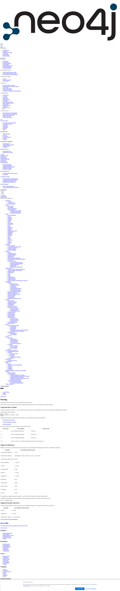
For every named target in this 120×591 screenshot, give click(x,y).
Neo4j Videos (3, 160)
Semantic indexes (11, 332)
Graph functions (11, 304)
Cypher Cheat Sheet (7, 79)
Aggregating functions (12, 301)
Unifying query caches (12, 360)
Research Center (6, 559)
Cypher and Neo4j (11, 202)
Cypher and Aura (11, 203)
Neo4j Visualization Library (8, 103)
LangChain (5, 125)
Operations (5, 51)
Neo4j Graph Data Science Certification (11, 187)
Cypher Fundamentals (7, 165)
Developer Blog (6, 547)
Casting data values (12, 279)
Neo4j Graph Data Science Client (9, 73)
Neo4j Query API (6, 107)
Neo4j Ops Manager (7, 66)
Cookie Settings (26, 585)
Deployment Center (7, 536)
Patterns (7, 251)
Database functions (12, 303)
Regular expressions (7, 424)
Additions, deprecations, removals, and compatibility (16, 370)
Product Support (3, 157)
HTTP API (5, 106)
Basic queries (10, 207)
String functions (11, 316)
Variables (10, 366)
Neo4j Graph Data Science (8, 535)
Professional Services (7, 537)
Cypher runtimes (11, 354)
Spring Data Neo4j (6, 105)
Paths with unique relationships (14, 257)
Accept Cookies (80, 588)
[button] (1, 45)
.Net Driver (5, 100)
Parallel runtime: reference (15, 357)
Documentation (6, 545)
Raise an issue (3, 396)
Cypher (4, 78)
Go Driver (5, 96)
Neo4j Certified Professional (8, 186)
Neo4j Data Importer (7, 63)
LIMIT (9, 226)
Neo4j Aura (2, 58)
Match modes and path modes (16, 266)
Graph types (10, 337)
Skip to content (3, 196)
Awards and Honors (7, 571)
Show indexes (13, 327)
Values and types (9, 268)
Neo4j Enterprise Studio (7, 65)
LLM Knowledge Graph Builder (9, 122)
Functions (7, 299)
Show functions (11, 300)
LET (9, 225)
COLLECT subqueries (12, 247)
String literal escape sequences (9, 419)
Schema (7, 336)
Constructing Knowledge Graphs (9, 180)
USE (9, 241)
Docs (1, 43)
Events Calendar (6, 561)
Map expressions (11, 297)
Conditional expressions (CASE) (14, 298)
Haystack (5, 128)
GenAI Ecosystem (4, 120)
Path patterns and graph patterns (16, 263)
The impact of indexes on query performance (19, 330)
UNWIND (10, 239)
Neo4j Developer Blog (5, 159)
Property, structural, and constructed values (16, 269)
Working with (12, 278)
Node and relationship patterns (16, 262)
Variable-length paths (12, 254)
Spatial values (10, 272)
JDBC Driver (5, 98)
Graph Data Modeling (7, 169)
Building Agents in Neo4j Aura (9, 182)
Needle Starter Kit (6, 143)
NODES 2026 (6, 562)
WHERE (10, 242)
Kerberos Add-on (6, 55)
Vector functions (11, 323)
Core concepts (11, 206)
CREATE (10, 217)
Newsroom (5, 570)
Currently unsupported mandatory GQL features (19, 376)
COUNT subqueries (12, 248)
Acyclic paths (10, 260)
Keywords (10, 367)
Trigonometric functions (15, 310)
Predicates (10, 282)
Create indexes (13, 326)
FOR (9, 221)
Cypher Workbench (7, 137)
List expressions (11, 296)
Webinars (5, 564)
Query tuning (10, 358)
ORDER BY (10, 232)
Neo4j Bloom (5, 61)
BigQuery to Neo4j (7, 116)
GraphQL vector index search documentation (12, 90)
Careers (4, 572)
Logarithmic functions (14, 308)
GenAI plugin (5, 87)
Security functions (11, 314)
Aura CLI (5, 134)
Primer (9, 252)
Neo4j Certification (4, 184)
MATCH (10, 228)
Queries (7, 205)
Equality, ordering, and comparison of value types (18, 280)
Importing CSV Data (7, 167)
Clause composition (12, 215)
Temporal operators (12, 295)
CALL (9, 216)
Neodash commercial (7, 68)
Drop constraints (13, 348)
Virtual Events (6, 549)
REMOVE (10, 233)
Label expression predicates (15, 288)
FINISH (9, 220)
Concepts (12, 355)
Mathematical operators (12, 292)
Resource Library (6, 556)
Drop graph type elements (15, 343)
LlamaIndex (5, 127)
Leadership (5, 574)
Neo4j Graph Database (7, 533)
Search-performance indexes (13, 325)
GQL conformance (11, 373)
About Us (5, 569)
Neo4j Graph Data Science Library (10, 72)
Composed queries (11, 209)
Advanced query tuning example (16, 382)
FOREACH (10, 223)
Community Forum (4, 155)
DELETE (10, 218)
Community (5, 548)
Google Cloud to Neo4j (7, 117)
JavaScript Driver (6, 99)
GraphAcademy (3, 161)
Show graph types (14, 342)
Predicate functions (12, 312)
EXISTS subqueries (12, 250)
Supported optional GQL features (17, 377)
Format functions (13, 321)
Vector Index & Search (7, 123)
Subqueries (8, 244)
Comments (10, 369)
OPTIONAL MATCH (12, 230)
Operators (10, 352)
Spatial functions (11, 315)
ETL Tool (5, 138)
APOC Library (6, 81)
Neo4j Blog (5, 557)
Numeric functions (14, 309)
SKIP (9, 238)
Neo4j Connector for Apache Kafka (10, 114)
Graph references (11, 277)
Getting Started (6, 50)
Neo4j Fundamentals (7, 164)
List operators (13, 286)
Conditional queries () (15, 211)
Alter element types (14, 341)
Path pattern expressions (15, 289)
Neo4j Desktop (6, 64)
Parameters (10, 368)
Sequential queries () (15, 212)
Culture (4, 573)
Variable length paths (14, 264)
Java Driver (5, 97)
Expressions (8, 281)
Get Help (2, 154)
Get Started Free (3, 189)
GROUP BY (10, 224)
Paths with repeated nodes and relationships (16, 259)
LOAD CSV (10, 227)
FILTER (9, 219)
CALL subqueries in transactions (14, 246)
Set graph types (13, 339)
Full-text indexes (13, 333)
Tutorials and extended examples (14, 380)
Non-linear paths (11, 255)
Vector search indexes (7, 88)
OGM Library (6, 104)
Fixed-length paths (11, 253)
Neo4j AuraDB (6, 534)
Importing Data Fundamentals (9, 166)
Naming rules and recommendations (15, 364)
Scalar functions (11, 313)
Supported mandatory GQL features (17, 375)
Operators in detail (14, 353)
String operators (13, 287)
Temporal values (11, 271)
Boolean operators (14, 283)
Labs (1, 119)
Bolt (4, 108)
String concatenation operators (14, 293)
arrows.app (5, 136)
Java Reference (6, 54)
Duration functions (14, 318)
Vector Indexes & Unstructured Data (10, 179)
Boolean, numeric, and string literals (15, 270)
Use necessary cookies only (91, 588)
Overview (10, 201)
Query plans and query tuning (11, 350)
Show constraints (13, 346)
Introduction (8, 200)
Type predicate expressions (15, 290)
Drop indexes (13, 328)
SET (9, 236)
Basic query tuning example (16, 381)
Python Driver (6, 95)
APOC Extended (6, 133)
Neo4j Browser (6, 62)
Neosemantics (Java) (7, 151)
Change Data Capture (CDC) (9, 115)
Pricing (4, 538)
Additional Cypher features (15, 379)
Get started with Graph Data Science (10, 173)
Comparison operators (14, 284)
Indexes (7, 324)
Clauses (7, 214)
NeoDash (5, 139)
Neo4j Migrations (6, 145)
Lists (9, 273)
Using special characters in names (9, 422)
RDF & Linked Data (4, 149)
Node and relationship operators (14, 291)
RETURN (10, 234)
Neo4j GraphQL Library (8, 101)
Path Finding (5, 174)
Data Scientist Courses (4, 171)
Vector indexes (13, 334)
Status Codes (5, 53)
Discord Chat (3, 156)
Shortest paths (11, 256)
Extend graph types (14, 340)
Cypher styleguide (11, 372)
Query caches (8, 359)
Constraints (10, 344)
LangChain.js (5, 126)
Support (4, 576)
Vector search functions (7, 89)
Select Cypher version (12, 208)
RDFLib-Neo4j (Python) (8, 152)
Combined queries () (15, 210)
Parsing (9, 363)
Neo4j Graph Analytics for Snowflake (10, 74)
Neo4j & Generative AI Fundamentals (10, 178)
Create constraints (14, 345)
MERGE (10, 229)
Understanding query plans (13, 351)
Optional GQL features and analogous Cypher (19, 378)
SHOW (9, 237)
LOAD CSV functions (12, 306)
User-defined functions (12, 322)
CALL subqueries (11, 245)
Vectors (9, 275)
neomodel (5, 147)
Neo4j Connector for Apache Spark (10, 112)
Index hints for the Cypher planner (17, 331)
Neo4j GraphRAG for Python (9, 85)
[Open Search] (1, 45)
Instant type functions (14, 319)
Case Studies (5, 560)
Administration (8, 361)
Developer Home (6, 544)
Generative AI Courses (5, 176)
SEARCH (10, 235)
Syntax (9, 335)
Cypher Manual (6, 392)
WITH (9, 243)
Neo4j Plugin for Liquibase (8, 144)
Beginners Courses (4, 162)
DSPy (4, 129)
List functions (10, 305)
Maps (9, 274)
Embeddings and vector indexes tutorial (11, 86)
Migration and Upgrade (7, 52)
